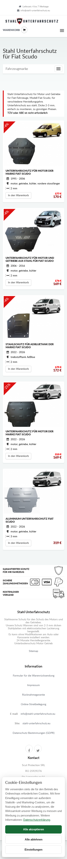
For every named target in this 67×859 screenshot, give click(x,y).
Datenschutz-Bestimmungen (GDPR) (34, 733)
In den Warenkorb (18, 195)
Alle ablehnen (33, 839)
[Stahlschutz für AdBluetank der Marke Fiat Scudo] (33, 318)
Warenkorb (5, 30)
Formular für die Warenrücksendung (33, 675)
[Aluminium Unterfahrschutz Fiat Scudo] (33, 492)
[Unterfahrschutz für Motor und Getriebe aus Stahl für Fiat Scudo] (33, 231)
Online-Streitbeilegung (33, 704)
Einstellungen (33, 849)
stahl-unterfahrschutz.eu (36, 723)
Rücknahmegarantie (33, 695)
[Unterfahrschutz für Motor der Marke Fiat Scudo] (33, 144)
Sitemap (33, 651)
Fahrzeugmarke (17, 69)
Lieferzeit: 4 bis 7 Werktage (36, 6)
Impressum (33, 685)
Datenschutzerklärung (36, 819)
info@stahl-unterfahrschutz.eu (35, 10)
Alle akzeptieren (33, 829)
